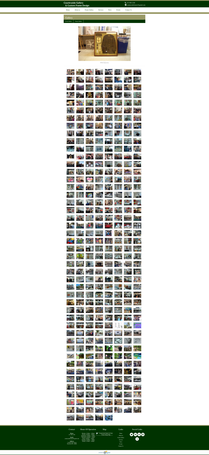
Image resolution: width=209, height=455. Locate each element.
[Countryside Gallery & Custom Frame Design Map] (105, 434)
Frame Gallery (89, 10)
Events (118, 10)
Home (68, 10)
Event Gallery (68, 21)
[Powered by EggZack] (104, 453)
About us (77, 10)
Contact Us (128, 10)
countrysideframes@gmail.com (136, 5)
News (110, 10)
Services (100, 10)
